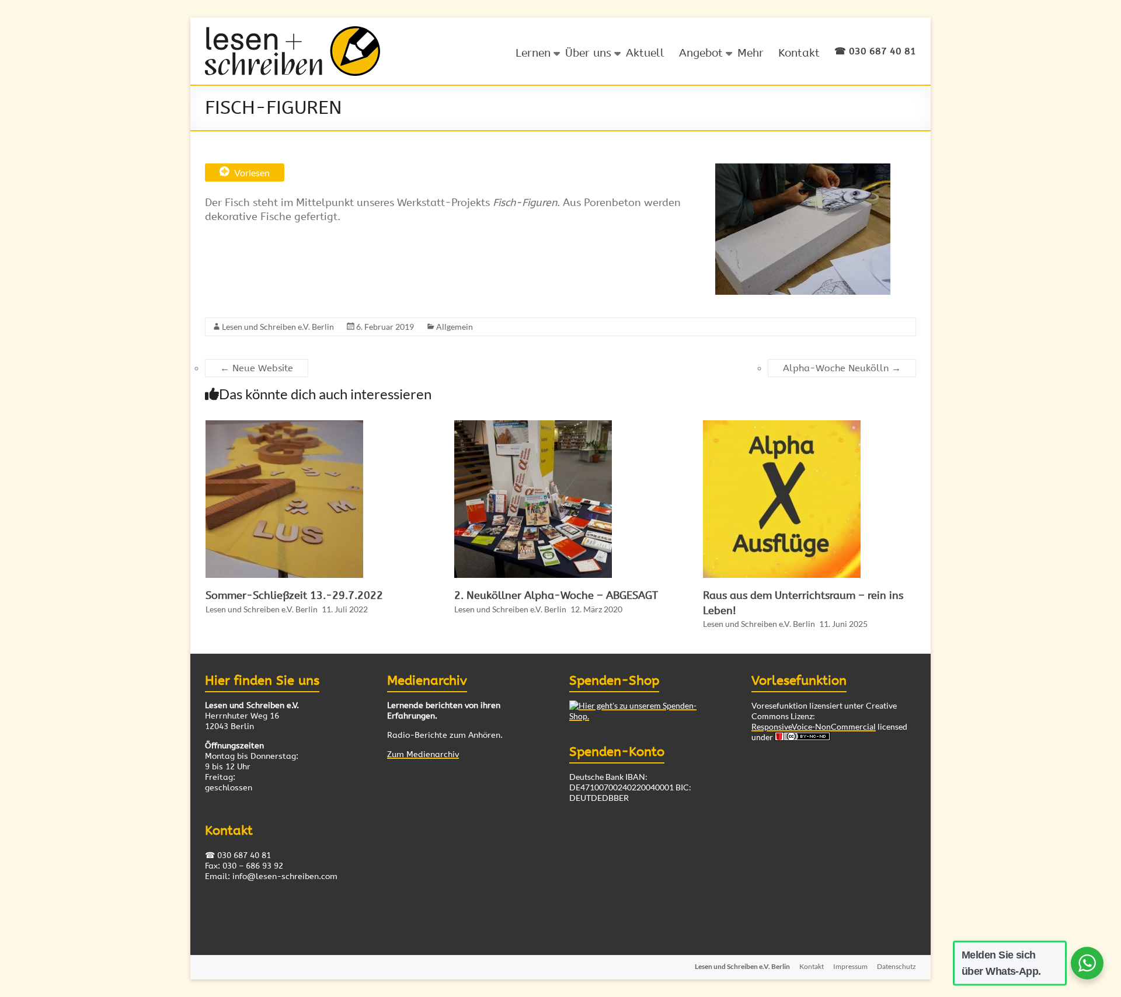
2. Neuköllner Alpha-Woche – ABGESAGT (556, 595)
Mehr (750, 53)
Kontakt (799, 53)
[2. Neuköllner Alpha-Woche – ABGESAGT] (544, 425)
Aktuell (645, 53)
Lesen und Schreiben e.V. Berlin (278, 327)
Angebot (701, 53)
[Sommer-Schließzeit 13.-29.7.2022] (296, 425)
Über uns (588, 53)
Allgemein (454, 327)
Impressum (850, 966)
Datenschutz (896, 966)
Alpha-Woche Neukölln (842, 368)
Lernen (533, 53)
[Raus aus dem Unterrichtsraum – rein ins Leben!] (793, 425)
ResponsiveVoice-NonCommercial (813, 726)
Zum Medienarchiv (423, 754)
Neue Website (256, 368)
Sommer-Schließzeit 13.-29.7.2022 (294, 595)
